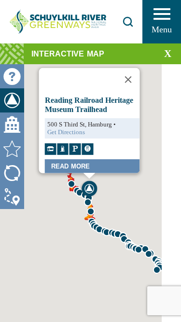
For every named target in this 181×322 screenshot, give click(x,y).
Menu (162, 29)
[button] (138, 249)
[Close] (127, 79)
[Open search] (128, 21)
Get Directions (65, 132)
